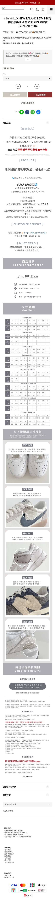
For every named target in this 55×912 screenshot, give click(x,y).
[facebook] (27, 112)
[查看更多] (27, 61)
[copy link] (38, 112)
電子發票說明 (9, 862)
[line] (21, 112)
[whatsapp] (33, 112)
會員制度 (7, 858)
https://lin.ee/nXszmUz (35, 233)
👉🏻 (22, 233)
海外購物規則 (9, 854)
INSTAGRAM (9, 877)
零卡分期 (7, 860)
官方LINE (7, 875)
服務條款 (7, 856)
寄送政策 (7, 850)
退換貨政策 (8, 852)
